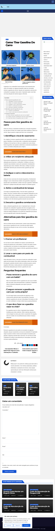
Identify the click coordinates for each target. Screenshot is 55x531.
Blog (7, 39)
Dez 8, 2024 (6, 495)
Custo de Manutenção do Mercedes (47, 123)
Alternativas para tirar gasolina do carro (14, 109)
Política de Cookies (36, 528)
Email (4, 446)
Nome (4, 438)
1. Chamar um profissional (13, 110)
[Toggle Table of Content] (30, 98)
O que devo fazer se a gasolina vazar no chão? (18, 118)
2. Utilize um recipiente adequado (15, 102)
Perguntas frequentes (10, 113)
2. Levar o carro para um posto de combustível (18, 111)
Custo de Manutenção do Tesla (47, 116)
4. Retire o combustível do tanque (15, 105)
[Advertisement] (27, 22)
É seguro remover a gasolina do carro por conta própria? (20, 116)
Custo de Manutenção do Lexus (47, 129)
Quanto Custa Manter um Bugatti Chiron (48, 103)
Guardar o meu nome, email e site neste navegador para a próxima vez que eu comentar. (20, 466)
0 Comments (20, 495)
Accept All (26, 525)
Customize (9, 525)
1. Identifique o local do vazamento (15, 101)
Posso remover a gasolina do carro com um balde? (19, 115)
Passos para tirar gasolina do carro (13, 99)
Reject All (18, 525)
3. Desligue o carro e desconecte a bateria (17, 104)
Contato (20, 528)
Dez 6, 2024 (6, 510)
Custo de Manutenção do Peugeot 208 (47, 109)
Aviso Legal (43, 528)
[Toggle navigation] (28, 11)
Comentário (5, 410)
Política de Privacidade (27, 528)
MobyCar (14, 360)
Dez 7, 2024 (33, 495)
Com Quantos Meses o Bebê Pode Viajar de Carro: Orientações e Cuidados (12, 350)
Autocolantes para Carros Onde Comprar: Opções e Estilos (30, 350)
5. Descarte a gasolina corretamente (15, 107)
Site (3, 454)
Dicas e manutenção (7, 489)
